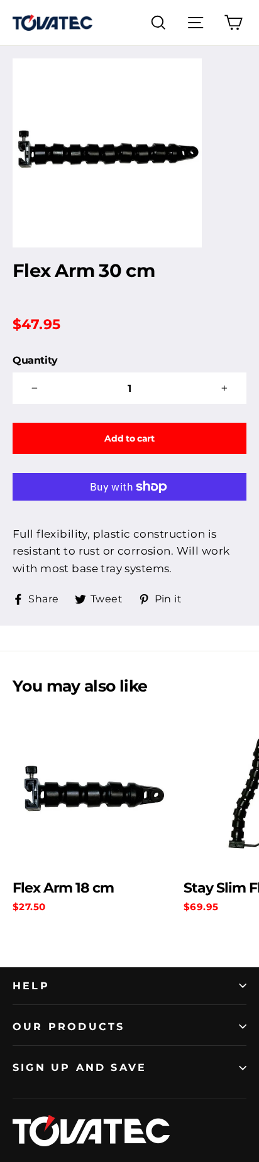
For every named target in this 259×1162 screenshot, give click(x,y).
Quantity (35, 360)
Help (31, 986)
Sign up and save (79, 1067)
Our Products (68, 1027)
